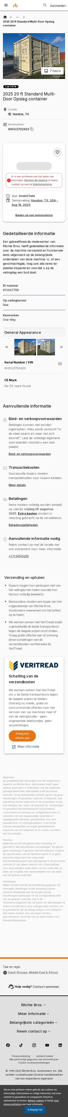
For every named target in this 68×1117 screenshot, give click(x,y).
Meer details (17, 485)
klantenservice (42, 184)
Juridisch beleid (44, 1056)
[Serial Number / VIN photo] (60, 363)
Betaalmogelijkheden (23, 525)
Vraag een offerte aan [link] (22, 736)
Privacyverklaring (21, 1056)
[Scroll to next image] (61, 347)
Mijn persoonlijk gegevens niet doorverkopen (33, 1059)
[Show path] (17, 17)
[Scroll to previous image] (6, 347)
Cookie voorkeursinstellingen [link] (34, 1063)
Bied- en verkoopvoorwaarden (30, 454)
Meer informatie (28, 747)
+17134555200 (19, 556)
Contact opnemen (46, 986)
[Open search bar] (45, 5)
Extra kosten (27, 513)
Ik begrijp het (35, 1109)
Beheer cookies (36, 1100)
